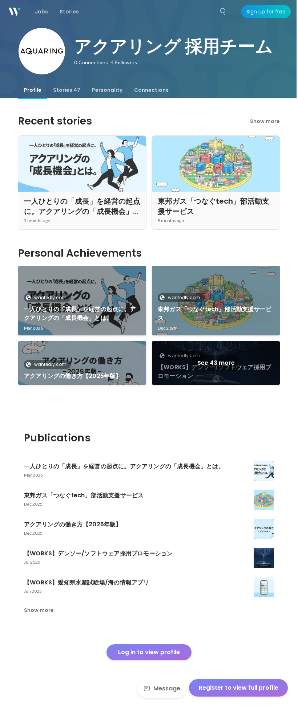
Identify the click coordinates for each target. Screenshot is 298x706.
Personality (107, 90)
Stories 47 (66, 90)
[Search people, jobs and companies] (223, 11)
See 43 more (216, 363)
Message (166, 688)
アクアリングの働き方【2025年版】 (73, 376)
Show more (265, 121)
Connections (151, 90)
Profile (32, 90)
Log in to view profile (149, 652)
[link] (82, 300)
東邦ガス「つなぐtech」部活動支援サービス (214, 313)
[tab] (32, 90)
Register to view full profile (238, 687)
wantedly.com (50, 297)
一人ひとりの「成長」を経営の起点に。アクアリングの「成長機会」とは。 (80, 313)
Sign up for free (266, 11)
